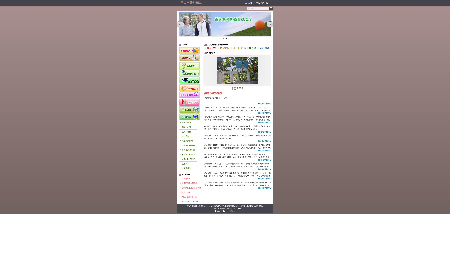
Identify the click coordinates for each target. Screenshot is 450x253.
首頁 (267, 3)
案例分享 (189, 102)
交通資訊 (251, 48)
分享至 (247, 3)
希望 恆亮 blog (189, 50)
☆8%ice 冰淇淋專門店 (188, 197)
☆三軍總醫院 (185, 179)
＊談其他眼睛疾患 (187, 159)
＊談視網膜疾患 (186, 141)
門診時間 (225, 48)
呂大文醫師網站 (191, 2)
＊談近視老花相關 (187, 150)
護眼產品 (189, 116)
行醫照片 (264, 48)
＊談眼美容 (184, 164)
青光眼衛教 (189, 65)
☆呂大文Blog (185, 192)
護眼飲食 (189, 109)
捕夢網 (232, 211)
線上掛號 (238, 48)
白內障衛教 (189, 80)
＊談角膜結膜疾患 (187, 145)
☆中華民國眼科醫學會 (188, 183)
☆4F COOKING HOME (189, 202)
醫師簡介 (189, 57)
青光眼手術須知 (189, 72)
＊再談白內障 (185, 127)
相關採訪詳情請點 (264, 104)
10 (236, 89)
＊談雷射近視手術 (187, 155)
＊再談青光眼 (185, 123)
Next (270, 24)
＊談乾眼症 (184, 136)
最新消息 (211, 48)
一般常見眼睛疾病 (189, 94)
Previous (180, 24)
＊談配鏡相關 (185, 168)
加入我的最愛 (259, 3)
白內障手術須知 (189, 87)
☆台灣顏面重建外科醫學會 (190, 188)
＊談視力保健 (185, 132)
